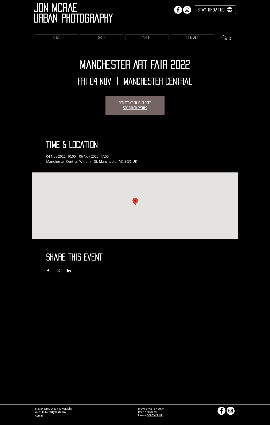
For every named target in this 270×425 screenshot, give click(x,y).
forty (52, 412)
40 (56, 412)
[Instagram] (187, 10)
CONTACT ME (155, 415)
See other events (135, 108)
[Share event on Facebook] (48, 270)
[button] (227, 37)
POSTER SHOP (156, 408)
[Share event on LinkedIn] (69, 270)
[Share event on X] (59, 270)
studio (62, 412)
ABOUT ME (151, 412)
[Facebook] (178, 10)
